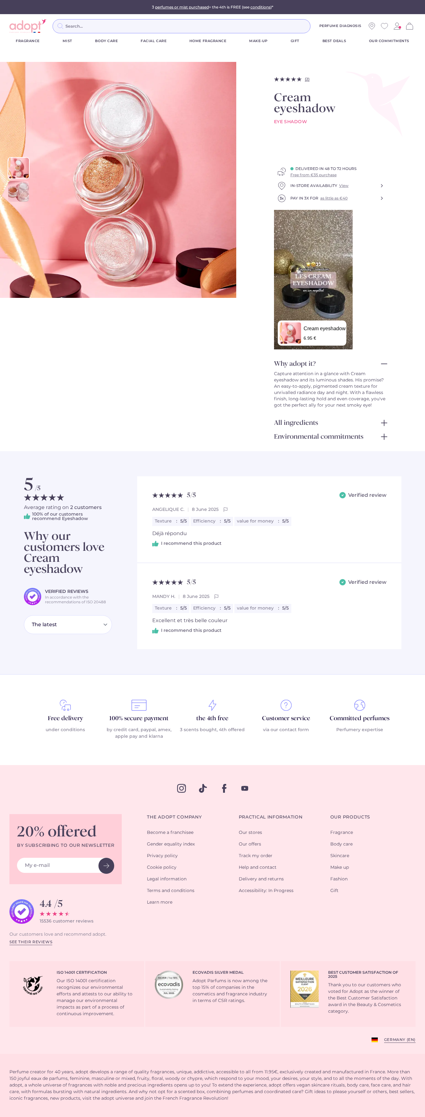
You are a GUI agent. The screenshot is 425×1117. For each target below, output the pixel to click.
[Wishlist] (384, 26)
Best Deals (334, 41)
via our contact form (286, 730)
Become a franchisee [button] (170, 832)
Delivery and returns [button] (261, 879)
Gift (295, 41)
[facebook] (224, 788)
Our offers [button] (250, 844)
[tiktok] (203, 788)
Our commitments (389, 41)
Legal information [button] (167, 879)
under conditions (65, 730)
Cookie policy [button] (161, 867)
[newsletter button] (106, 866)
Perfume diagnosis (340, 26)
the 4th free (212, 718)
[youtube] (244, 788)
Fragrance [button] (341, 832)
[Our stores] (372, 26)
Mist (67, 41)
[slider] (19, 168)
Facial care (153, 41)
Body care (106, 41)
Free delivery (65, 718)
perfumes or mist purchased (182, 7)
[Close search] (318, 26)
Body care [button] (341, 844)
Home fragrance (207, 41)
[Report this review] (225, 509)
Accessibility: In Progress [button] (266, 891)
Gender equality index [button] (171, 844)
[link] (397, 26)
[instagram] (181, 788)
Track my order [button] (255, 856)
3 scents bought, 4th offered (212, 730)
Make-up (258, 41)
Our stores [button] (250, 832)
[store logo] (28, 26)
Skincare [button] (339, 856)
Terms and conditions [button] (170, 891)
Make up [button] (339, 867)
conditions (260, 7)
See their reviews (30, 942)
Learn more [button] (159, 902)
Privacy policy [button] (162, 856)
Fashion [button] (339, 879)
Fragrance (28, 41)
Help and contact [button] (258, 867)
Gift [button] (334, 891)
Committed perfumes (359, 718)
